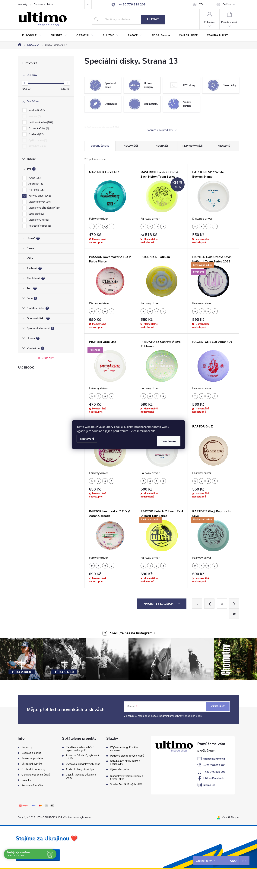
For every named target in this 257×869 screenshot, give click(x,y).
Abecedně (224, 145)
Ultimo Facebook (213, 778)
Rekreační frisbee (39, 226)
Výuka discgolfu (119, 769)
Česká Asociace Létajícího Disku (81, 776)
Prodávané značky (32, 785)
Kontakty (22, 4)
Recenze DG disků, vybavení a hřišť (82, 757)
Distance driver (39, 201)
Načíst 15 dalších (159, 604)
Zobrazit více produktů (160, 130)
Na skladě (36, 110)
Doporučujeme (100, 145)
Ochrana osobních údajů (35, 774)
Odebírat (218, 706)
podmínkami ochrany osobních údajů (180, 716)
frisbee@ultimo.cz (214, 758)
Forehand (35, 134)
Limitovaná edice (40, 122)
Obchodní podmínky (33, 769)
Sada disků (35, 214)
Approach (35, 183)
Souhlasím (168, 441)
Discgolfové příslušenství (44, 208)
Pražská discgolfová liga (80, 769)
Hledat (153, 19)
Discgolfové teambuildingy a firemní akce (126, 778)
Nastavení (87, 438)
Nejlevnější (131, 145)
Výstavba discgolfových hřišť (83, 764)
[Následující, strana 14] (234, 603)
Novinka (34, 116)
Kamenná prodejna (32, 758)
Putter (34, 177)
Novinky (26, 780)
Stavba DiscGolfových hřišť (126, 784)
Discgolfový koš (38, 220)
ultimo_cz (209, 785)
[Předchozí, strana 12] (209, 603)
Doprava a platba (43, 4)
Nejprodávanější (192, 145)
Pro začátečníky (38, 128)
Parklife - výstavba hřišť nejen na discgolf (80, 749)
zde (153, 431)
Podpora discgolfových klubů (127, 755)
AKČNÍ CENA (37, 146)
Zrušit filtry (48, 358)
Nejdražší (162, 145)
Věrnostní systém (31, 764)
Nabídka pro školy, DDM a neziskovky (125, 763)
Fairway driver (39, 195)
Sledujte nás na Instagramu (132, 633)
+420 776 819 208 (214, 765)
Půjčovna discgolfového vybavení (124, 749)
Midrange (36, 189)
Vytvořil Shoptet (230, 817)
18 (234, 613)
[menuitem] (32, 35)
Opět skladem (37, 140)
